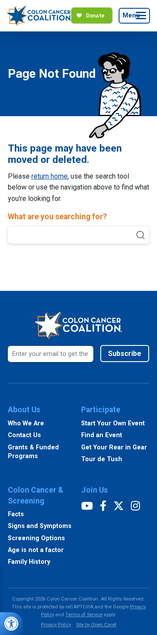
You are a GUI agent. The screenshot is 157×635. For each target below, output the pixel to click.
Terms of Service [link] (83, 615)
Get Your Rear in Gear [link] (114, 447)
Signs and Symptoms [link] (40, 526)
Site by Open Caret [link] (96, 625)
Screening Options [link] (36, 538)
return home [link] (49, 176)
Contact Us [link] (24, 435)
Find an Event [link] (101, 435)
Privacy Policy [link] (56, 625)
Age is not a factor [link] (36, 550)
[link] (11, 623)
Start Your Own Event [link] (113, 423)
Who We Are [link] (26, 423)
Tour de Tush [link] (101, 459)
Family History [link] (29, 562)
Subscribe (124, 353)
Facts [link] (16, 514)
